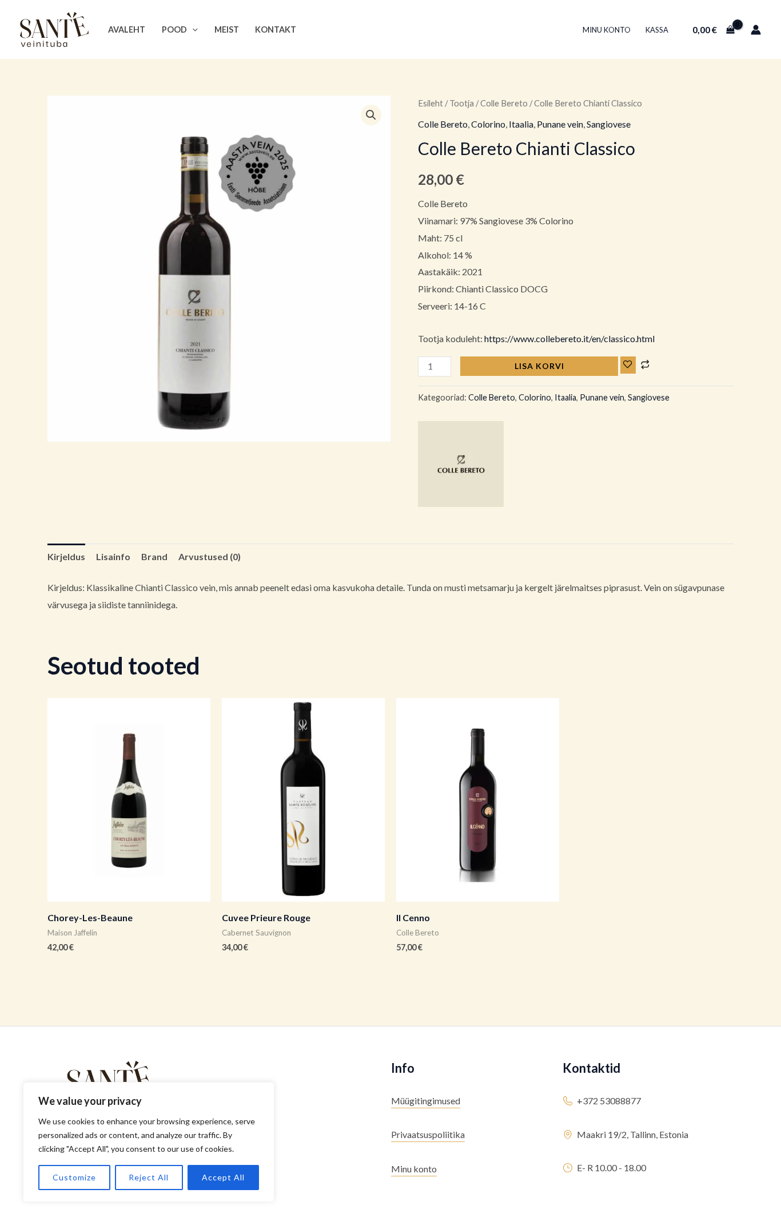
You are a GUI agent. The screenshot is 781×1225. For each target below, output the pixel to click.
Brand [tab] (154, 556)
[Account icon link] (756, 30)
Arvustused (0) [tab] (209, 556)
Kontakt (275, 29)
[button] (192, 29)
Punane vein (560, 123)
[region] (148, 1142)
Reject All (149, 1177)
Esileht (430, 103)
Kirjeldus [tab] (66, 556)
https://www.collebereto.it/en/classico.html (569, 338)
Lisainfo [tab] (113, 556)
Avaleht (126, 29)
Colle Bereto (504, 103)
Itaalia (521, 123)
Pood (174, 29)
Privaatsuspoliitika (428, 1134)
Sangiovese (609, 123)
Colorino (488, 123)
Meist (226, 29)
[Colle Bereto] (461, 464)
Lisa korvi (539, 366)
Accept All (223, 1177)
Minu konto (607, 29)
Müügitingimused (425, 1100)
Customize (74, 1177)
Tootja (461, 103)
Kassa (656, 29)
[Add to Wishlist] (628, 365)
